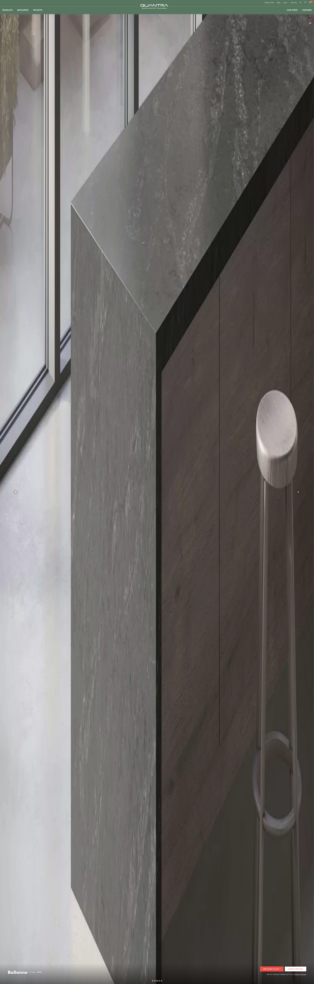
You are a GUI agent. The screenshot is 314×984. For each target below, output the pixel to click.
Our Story (292, 10)
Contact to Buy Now (295, 969)
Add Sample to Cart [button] (271, 969)
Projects (37, 10)
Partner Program (300, 974)
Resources (22, 10)
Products (7, 10)
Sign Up (294, 2)
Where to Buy (269, 2)
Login (285, 2)
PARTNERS (307, 10)
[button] (15, 492)
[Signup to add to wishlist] (310, 23)
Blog (278, 2)
